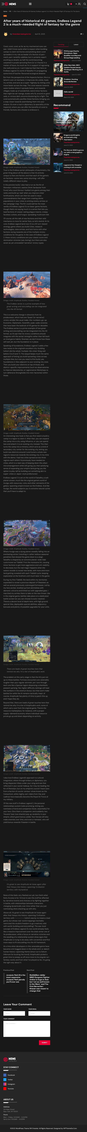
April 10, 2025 (40, 34)
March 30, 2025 (69, 97)
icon (3, 4)
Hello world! (68, 92)
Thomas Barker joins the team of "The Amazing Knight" (68, 121)
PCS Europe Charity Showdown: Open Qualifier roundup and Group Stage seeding (72, 54)
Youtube (11, 1089)
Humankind (19, 918)
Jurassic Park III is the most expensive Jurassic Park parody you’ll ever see (15, 978)
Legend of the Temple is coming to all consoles (73, 166)
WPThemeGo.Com (70, 1128)
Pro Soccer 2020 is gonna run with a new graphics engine (74, 152)
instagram (11, 1084)
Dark (76, 4)
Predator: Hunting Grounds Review (71, 80)
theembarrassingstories (21, 34)
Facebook (11, 1075)
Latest (76, 44)
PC (10, 11)
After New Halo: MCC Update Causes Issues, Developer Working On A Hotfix (73, 68)
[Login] (79, 4)
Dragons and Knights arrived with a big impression (72, 137)
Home (5, 11)
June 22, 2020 (76, 60)
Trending (61, 44)
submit (44, 1043)
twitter (10, 1080)
